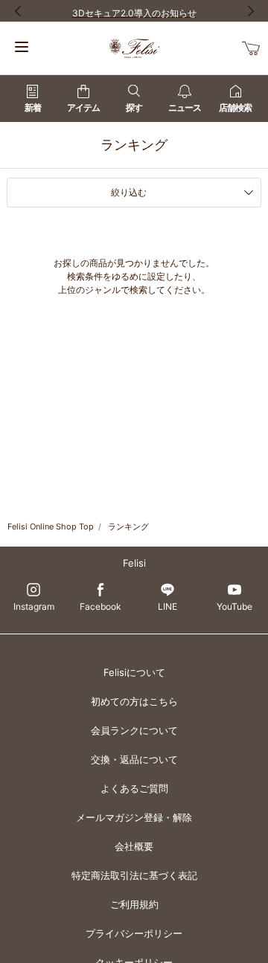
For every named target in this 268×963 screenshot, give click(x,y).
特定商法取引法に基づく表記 (134, 875)
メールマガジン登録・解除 (134, 817)
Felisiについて (134, 672)
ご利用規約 (134, 904)
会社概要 (134, 846)
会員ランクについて (134, 730)
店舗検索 (235, 107)
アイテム (83, 107)
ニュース (184, 107)
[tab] (134, 192)
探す (134, 107)
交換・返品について (134, 759)
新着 (33, 107)
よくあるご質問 (134, 788)
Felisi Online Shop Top (50, 526)
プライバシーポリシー (134, 933)
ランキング (128, 526)
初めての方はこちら (134, 701)
